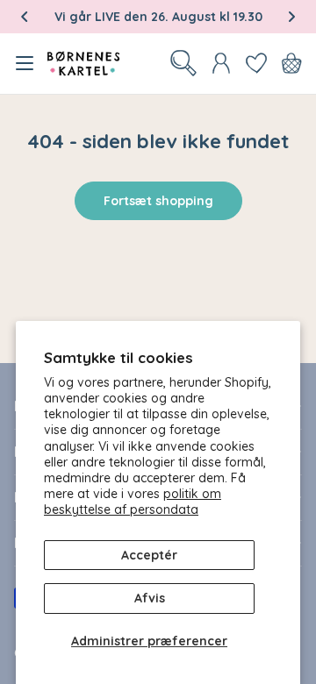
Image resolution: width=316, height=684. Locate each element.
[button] (24, 16)
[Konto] (221, 63)
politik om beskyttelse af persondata (132, 501)
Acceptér (149, 555)
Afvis (149, 598)
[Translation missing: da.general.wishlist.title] (256, 63)
